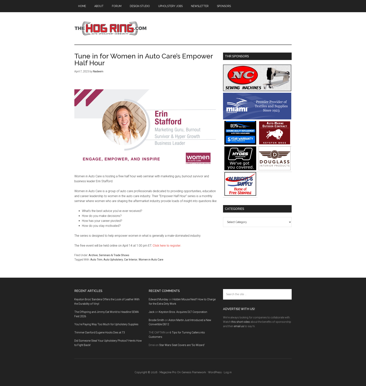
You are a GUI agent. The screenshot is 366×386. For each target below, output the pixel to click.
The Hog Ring (110, 28)
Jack (151, 311)
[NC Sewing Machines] (257, 90)
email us (239, 326)
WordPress (215, 372)
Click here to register (167, 245)
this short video (240, 321)
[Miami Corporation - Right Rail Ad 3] (257, 118)
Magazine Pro (168, 372)
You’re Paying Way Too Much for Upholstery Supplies (106, 324)
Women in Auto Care (151, 259)
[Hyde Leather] (240, 169)
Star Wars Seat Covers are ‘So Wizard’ (182, 345)
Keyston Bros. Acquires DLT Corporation (183, 311)
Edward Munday (158, 299)
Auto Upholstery (113, 259)
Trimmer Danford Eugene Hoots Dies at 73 (99, 332)
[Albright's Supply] (240, 195)
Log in (228, 372)
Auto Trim (96, 259)
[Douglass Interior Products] (275, 169)
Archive (93, 255)
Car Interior (130, 259)
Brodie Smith (156, 320)
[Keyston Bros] (275, 143)
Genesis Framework (193, 372)
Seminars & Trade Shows (114, 255)
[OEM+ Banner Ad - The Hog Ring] (240, 143)
